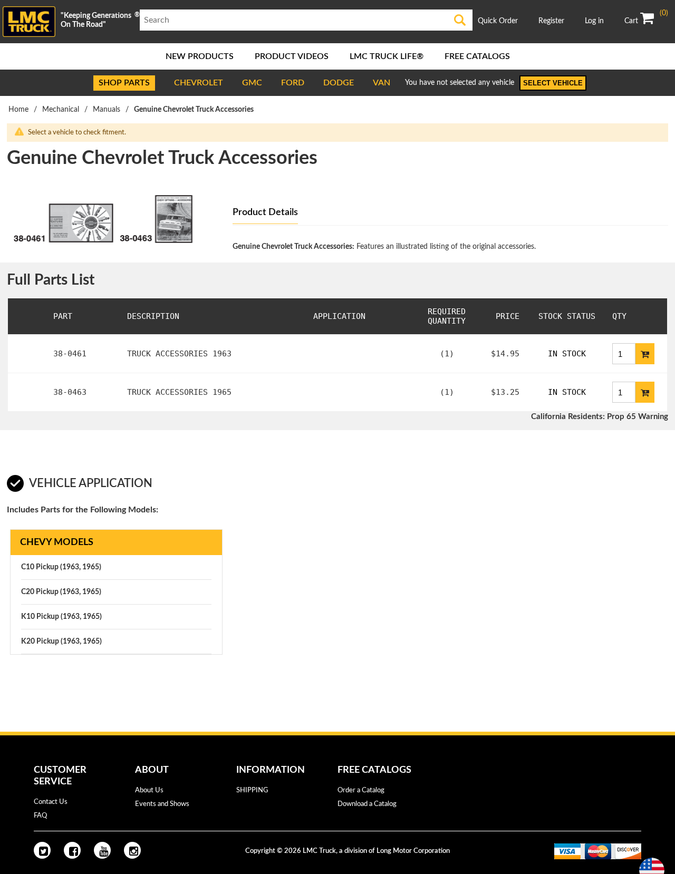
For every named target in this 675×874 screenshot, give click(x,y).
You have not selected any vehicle (459, 82)
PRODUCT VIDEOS (292, 56)
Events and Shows (162, 804)
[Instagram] (132, 850)
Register (551, 21)
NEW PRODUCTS (200, 56)
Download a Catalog (367, 804)
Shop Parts (124, 83)
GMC (252, 83)
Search (459, 20)
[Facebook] (72, 850)
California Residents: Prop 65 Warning (599, 417)
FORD (292, 83)
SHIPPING (252, 790)
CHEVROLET (198, 83)
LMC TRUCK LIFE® (386, 56)
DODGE (338, 83)
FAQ (40, 815)
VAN (381, 83)
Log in (594, 21)
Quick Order (498, 21)
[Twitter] (42, 850)
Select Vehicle (553, 83)
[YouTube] (102, 850)
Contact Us (51, 802)
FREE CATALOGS (477, 56)
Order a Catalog (361, 790)
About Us (149, 790)
